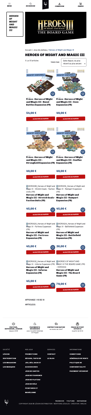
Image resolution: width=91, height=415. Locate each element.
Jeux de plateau (32, 380)
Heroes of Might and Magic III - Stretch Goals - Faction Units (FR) (40, 198)
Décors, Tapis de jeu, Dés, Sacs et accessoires (33, 362)
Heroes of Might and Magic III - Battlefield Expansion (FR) (68, 235)
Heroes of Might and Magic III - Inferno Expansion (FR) (37, 270)
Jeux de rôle (31, 384)
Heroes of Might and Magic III (13, 23)
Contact (51, 354)
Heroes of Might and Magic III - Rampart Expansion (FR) (67, 198)
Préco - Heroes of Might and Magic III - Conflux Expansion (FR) (69, 160)
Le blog (50, 358)
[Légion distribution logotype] (45, 4)
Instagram (81, 401)
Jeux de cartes (32, 371)
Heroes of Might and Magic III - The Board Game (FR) (68, 273)
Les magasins (9, 363)
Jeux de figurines (33, 375)
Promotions (31, 354)
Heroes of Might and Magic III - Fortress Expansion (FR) (37, 235)
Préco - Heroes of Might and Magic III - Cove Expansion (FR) (69, 102)
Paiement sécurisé (79, 371)
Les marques (9, 367)
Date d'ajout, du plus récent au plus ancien (74, 62)
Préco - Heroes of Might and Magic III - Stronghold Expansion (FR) (40, 160)
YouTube (70, 401)
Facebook (59, 401)
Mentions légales (62, 404)
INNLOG (83, 404)
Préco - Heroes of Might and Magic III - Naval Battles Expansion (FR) (39, 102)
